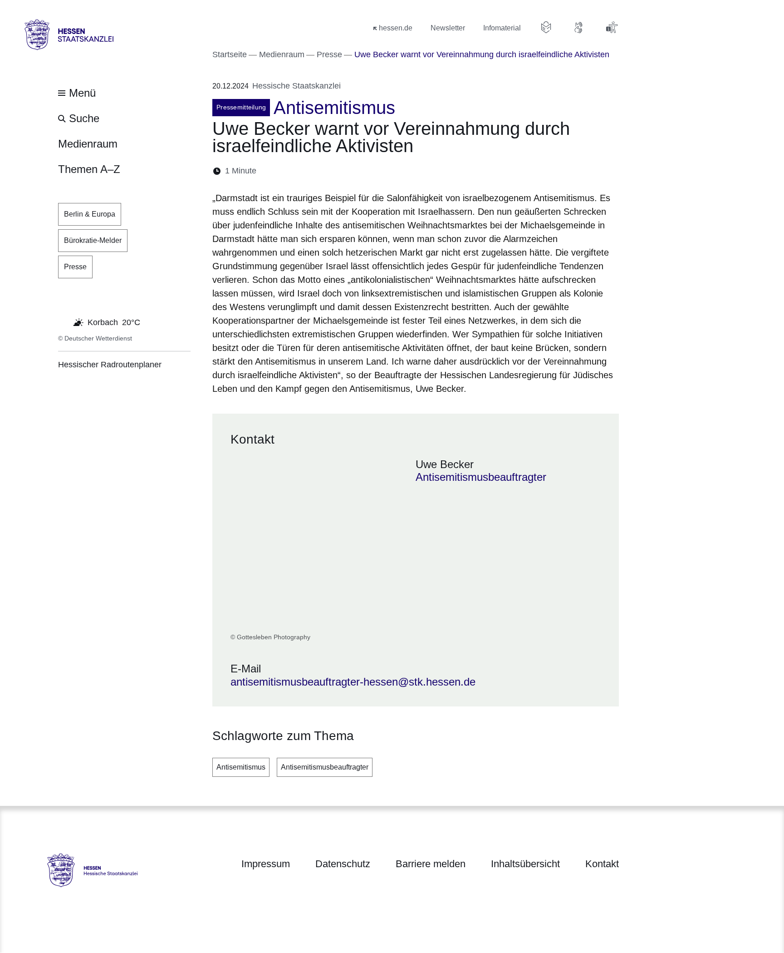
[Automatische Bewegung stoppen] (63, 321)
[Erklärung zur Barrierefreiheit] (611, 27)
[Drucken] (341, 171)
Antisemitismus (240, 767)
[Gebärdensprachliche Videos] (579, 27)
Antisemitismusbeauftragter (324, 767)
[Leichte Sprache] (546, 27)
